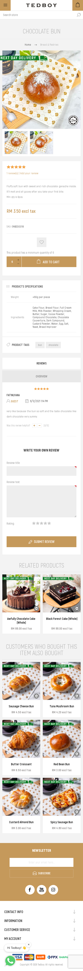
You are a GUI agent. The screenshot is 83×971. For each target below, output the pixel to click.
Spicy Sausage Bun (61, 822)
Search (78, 15)
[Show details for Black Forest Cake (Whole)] (62, 593)
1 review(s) (12, 173)
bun (40, 345)
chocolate (53, 345)
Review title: (13, 463)
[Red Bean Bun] (62, 739)
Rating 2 (38, 523)
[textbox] (37, 15)
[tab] (41, 363)
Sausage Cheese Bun (21, 706)
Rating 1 (34, 523)
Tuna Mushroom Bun (62, 706)
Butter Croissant (21, 764)
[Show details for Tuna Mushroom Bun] (62, 681)
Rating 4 (45, 523)
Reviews (42, 363)
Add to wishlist (41, 242)
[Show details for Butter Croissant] (21, 739)
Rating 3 (41, 523)
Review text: (13, 482)
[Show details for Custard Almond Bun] (21, 797)
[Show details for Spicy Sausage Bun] (62, 797)
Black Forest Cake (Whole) (61, 619)
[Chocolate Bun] (16, 142)
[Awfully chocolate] (21, 593)
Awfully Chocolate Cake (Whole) (21, 620)
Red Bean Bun (62, 764)
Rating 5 (49, 523)
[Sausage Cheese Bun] (21, 681)
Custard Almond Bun (21, 822)
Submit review (44, 541)
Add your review (29, 173)
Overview (41, 376)
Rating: (11, 523)
